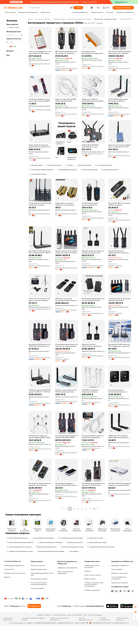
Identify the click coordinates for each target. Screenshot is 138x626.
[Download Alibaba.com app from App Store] (112, 606)
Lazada (69, 615)
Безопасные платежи (38, 565)
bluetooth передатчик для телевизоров (51, 542)
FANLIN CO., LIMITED (115, 265)
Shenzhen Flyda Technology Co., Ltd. (119, 405)
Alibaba (30, 19)
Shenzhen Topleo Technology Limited (93, 265)
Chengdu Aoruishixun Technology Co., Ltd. (119, 494)
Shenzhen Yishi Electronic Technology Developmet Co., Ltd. (119, 155)
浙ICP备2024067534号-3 (121, 623)
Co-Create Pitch (9, 569)
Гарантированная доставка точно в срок (42, 574)
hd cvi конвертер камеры (104, 165)
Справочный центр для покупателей (92, 566)
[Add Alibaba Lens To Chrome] (34, 606)
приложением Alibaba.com (95, 606)
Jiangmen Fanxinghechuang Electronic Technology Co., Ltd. (93, 218)
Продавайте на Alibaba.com (120, 565)
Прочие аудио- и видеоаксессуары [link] (105, 19)
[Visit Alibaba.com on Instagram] (124, 591)
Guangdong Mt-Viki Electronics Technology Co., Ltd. (66, 310)
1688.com (48, 615)
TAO (84, 615)
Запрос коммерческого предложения (65, 572)
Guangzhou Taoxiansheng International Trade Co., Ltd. (40, 158)
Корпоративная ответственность (15, 573)
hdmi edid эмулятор (37, 165)
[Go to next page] (98, 509)
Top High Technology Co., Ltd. (91, 402)
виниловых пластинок (85, 165)
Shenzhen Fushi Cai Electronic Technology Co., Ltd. (93, 114)
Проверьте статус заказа (119, 573)
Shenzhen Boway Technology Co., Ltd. (93, 153)
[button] (71, 7)
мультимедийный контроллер (67, 169)
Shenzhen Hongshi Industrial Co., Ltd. (119, 446)
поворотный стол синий (96, 538)
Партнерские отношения (119, 582)
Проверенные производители (67, 568)
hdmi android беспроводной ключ (18, 538)
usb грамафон (74, 551)
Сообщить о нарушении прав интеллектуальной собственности (93, 584)
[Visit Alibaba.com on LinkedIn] (116, 591)
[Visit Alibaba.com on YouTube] (128, 591)
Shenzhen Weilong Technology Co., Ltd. (119, 68)
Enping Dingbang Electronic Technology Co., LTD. (66, 68)
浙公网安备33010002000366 (102, 623)
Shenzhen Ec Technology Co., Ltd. (65, 496)
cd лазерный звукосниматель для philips (71, 538)
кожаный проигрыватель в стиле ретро (20, 547)
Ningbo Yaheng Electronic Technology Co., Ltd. (66, 213)
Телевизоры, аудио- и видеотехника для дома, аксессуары (72, 19)
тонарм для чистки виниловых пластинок (21, 551)
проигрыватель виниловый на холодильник (101, 547)
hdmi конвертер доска (54, 165)
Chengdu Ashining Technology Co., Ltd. (40, 63)
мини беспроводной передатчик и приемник (51, 551)
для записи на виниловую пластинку (72, 547)
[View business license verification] (87, 623)
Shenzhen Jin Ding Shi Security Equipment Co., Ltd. (93, 313)
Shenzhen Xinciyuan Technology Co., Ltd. (93, 66)
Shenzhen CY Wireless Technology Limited (40, 109)
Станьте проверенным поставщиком (118, 578)
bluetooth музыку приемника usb (46, 547)
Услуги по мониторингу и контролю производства (39, 583)
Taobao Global (77, 615)
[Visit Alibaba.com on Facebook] (112, 591)
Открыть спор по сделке (92, 575)
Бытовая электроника (42, 19)
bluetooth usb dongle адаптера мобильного (21, 542)
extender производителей (89, 169)
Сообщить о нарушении (92, 590)
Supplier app (67, 606)
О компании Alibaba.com (12, 561)
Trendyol (90, 615)
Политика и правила (37, 588)
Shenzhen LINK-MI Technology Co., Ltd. (119, 357)
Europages (98, 615)
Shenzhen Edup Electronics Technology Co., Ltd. (119, 114)
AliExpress (40, 615)
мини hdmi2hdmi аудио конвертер (44, 538)
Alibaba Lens (15, 606)
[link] (135, 606)
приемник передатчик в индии (97, 542)
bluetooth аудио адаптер (75, 542)
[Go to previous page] (62, 509)
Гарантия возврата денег (39, 569)
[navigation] (15, 264)
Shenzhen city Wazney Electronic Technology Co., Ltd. (40, 265)
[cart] (98, 8)
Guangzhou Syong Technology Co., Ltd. (40, 357)
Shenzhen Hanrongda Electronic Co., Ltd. (40, 213)
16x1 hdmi (70, 165)
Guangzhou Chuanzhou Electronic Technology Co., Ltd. (40, 309)
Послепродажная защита (39, 579)
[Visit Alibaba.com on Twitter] (120, 591)
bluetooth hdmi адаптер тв (111, 169)
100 (94, 508)
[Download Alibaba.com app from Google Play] (127, 606)
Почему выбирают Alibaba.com (14, 565)
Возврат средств (90, 579)
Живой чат (87, 571)
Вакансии (7, 577)
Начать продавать (117, 569)
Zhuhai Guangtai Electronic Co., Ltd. (40, 448)
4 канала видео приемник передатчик (42, 169)
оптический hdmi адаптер (38, 174)
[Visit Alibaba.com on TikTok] (132, 591)
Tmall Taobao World (59, 615)
